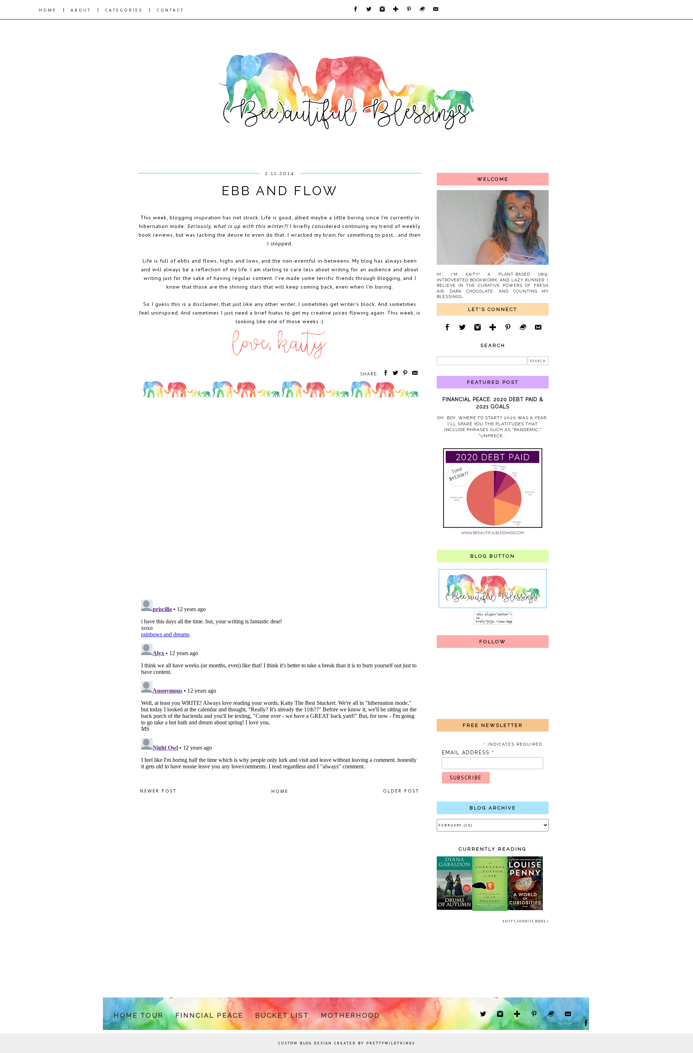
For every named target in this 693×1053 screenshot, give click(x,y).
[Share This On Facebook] (384, 374)
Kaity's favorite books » (525, 921)
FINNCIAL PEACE (209, 1015)
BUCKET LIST (282, 1015)
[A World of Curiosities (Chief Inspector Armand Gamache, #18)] (525, 909)
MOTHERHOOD (350, 1015)
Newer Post (158, 791)
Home (279, 791)
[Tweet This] (394, 374)
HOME (48, 10)
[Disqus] (279, 500)
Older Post (401, 791)
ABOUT (81, 10)
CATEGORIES (124, 10)
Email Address (468, 752)
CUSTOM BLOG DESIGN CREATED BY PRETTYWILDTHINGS (346, 1043)
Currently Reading (493, 849)
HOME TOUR (139, 1015)
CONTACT (170, 10)
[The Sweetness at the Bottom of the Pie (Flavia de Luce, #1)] (489, 909)
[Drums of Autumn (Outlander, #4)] (454, 908)
